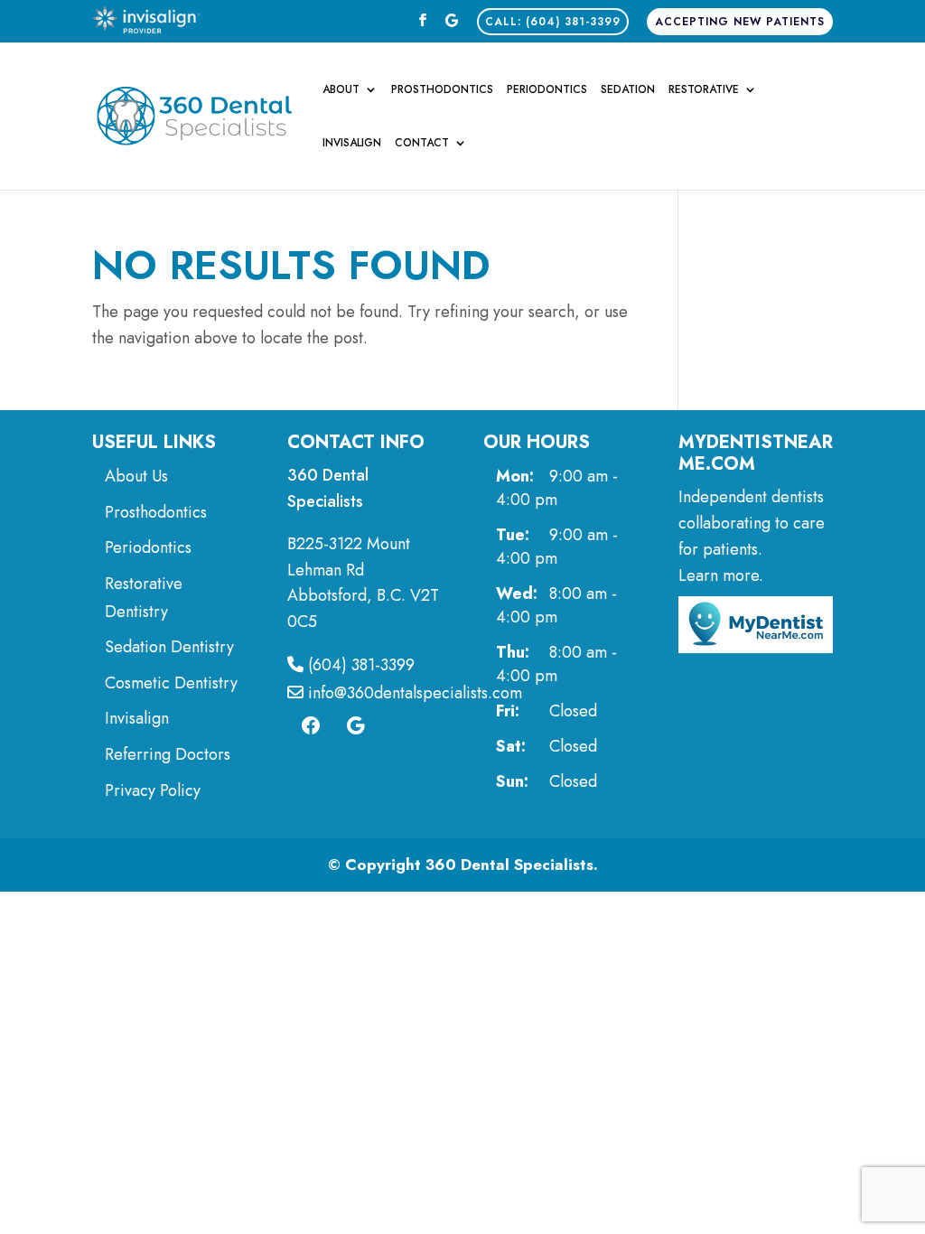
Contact (422, 143)
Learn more (718, 575)
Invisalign (351, 143)
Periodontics (547, 90)
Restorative (703, 90)
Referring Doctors (167, 754)
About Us (136, 476)
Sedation (628, 90)
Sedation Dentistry (169, 647)
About (341, 90)
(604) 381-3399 (359, 665)
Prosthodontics (442, 90)
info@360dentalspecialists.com (413, 693)
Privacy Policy (153, 790)
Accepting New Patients (740, 22)
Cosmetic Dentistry (173, 683)
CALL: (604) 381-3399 (553, 22)
